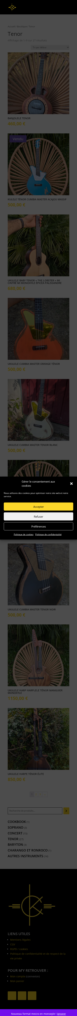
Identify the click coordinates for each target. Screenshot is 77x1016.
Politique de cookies (23, 534)
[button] (71, 483)
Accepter (38, 506)
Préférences (38, 526)
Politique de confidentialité (48, 534)
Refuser (38, 516)
